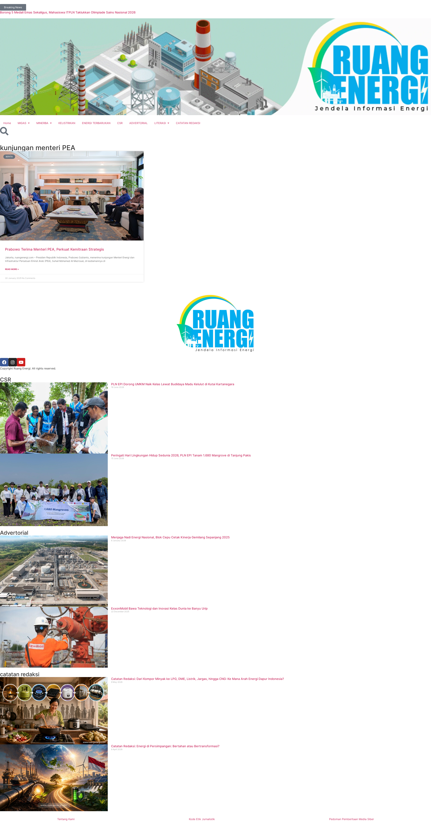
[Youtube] (21, 362)
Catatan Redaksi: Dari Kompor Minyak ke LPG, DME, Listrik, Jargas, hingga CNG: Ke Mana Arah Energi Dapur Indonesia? (197, 679)
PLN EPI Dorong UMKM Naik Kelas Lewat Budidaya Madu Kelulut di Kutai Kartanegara (172, 384)
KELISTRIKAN (66, 123)
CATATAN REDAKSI (188, 123)
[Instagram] (12, 362)
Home (7, 123)
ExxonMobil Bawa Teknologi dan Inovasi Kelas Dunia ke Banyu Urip (159, 608)
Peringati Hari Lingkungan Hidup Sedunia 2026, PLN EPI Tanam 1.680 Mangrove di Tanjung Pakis (181, 455)
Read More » (12, 269)
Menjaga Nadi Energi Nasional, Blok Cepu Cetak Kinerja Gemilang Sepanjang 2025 (170, 537)
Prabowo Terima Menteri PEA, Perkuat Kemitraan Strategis (54, 249)
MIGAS (22, 123)
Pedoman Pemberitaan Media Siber (351, 819)
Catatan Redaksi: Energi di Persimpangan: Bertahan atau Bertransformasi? (165, 746)
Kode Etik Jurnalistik (202, 819)
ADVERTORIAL (138, 123)
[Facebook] (4, 362)
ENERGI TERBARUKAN (96, 123)
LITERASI (160, 123)
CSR (120, 123)
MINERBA (42, 123)
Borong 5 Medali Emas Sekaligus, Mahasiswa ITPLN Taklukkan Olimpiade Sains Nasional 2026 (68, 12)
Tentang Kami (66, 819)
